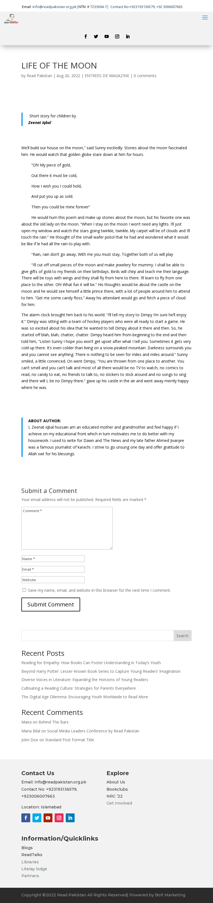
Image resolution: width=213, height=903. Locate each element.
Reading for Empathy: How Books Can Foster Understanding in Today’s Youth (91, 662)
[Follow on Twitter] (96, 36)
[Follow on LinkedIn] (127, 36)
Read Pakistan (39, 75)
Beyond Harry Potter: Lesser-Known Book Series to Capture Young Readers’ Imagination (101, 671)
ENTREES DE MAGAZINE (107, 75)
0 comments (145, 75)
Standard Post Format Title (69, 739)
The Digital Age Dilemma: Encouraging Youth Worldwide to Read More (84, 696)
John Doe (29, 739)
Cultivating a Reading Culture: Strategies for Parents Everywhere (78, 688)
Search (182, 635)
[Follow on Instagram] (117, 36)
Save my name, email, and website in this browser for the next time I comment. (99, 590)
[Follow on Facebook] (85, 36)
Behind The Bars (54, 722)
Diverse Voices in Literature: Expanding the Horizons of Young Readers (84, 679)
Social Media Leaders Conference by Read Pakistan (93, 730)
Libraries (30, 861)
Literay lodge (34, 868)
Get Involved (119, 803)
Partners (30, 875)
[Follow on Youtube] (106, 36)
